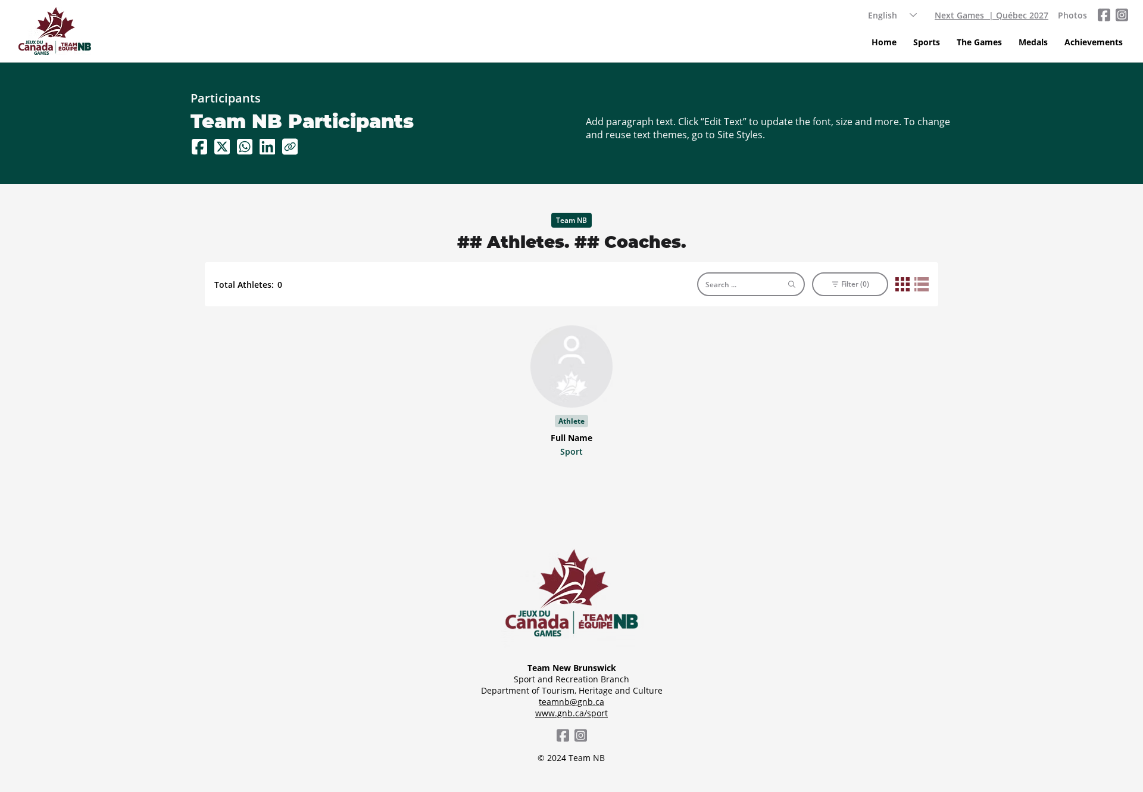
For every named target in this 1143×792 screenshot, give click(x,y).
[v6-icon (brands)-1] (1104, 15)
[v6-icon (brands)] (1121, 15)
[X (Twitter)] (222, 147)
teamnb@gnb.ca (571, 701)
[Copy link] (290, 147)
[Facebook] (199, 147)
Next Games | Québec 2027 (991, 15)
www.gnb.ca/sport (571, 713)
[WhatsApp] (245, 147)
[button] (926, 42)
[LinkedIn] (267, 147)
